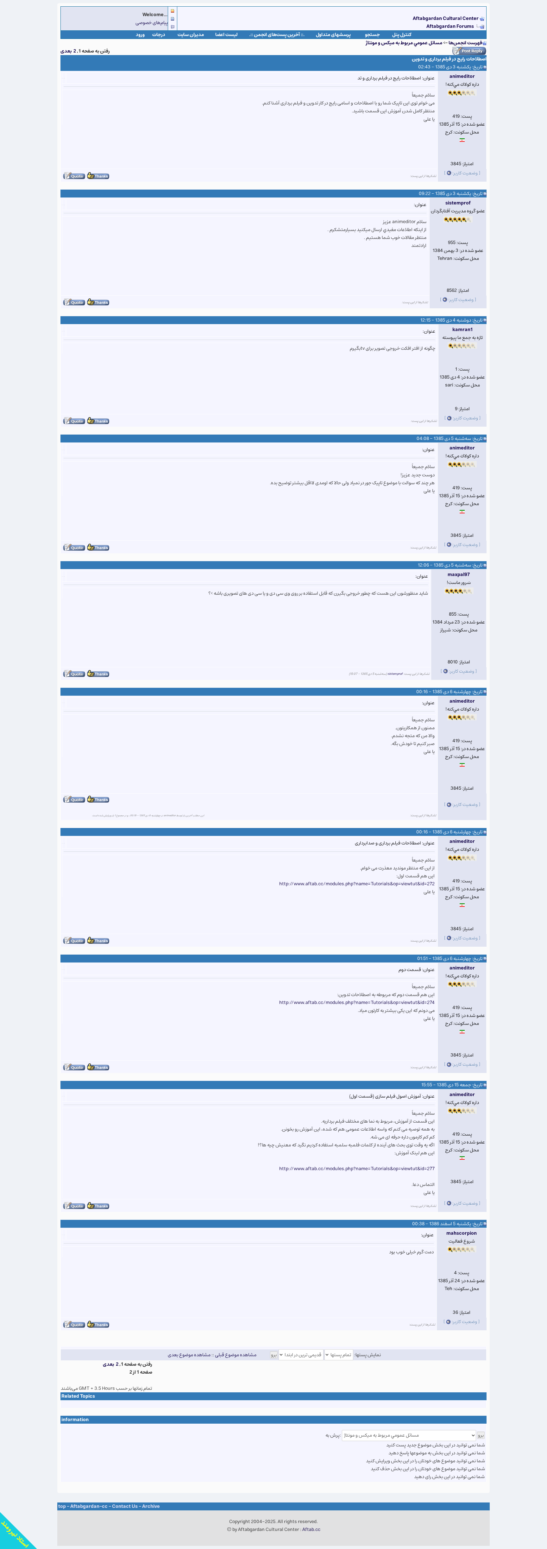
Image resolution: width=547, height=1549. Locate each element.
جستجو (372, 34)
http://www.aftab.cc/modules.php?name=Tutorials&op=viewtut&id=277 (357, 1168)
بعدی (66, 51)
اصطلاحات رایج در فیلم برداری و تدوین (449, 59)
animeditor (462, 76)
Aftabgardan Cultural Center (446, 18)
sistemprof (458, 203)
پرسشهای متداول (333, 34)
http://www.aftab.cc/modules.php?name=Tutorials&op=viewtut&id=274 (357, 1002)
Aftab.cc (311, 1529)
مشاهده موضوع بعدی (189, 1355)
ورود (140, 34)
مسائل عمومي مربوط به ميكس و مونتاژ (404, 43)
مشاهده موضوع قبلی (235, 1355)
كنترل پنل (402, 34)
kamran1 (462, 329)
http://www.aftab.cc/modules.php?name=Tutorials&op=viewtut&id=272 (357, 884)
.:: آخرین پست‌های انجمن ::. (277, 34)
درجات (158, 34)
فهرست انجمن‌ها (465, 43)
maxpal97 (459, 574)
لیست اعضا (226, 34)
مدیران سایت (191, 34)
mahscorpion (461, 1233)
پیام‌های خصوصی (151, 22)
